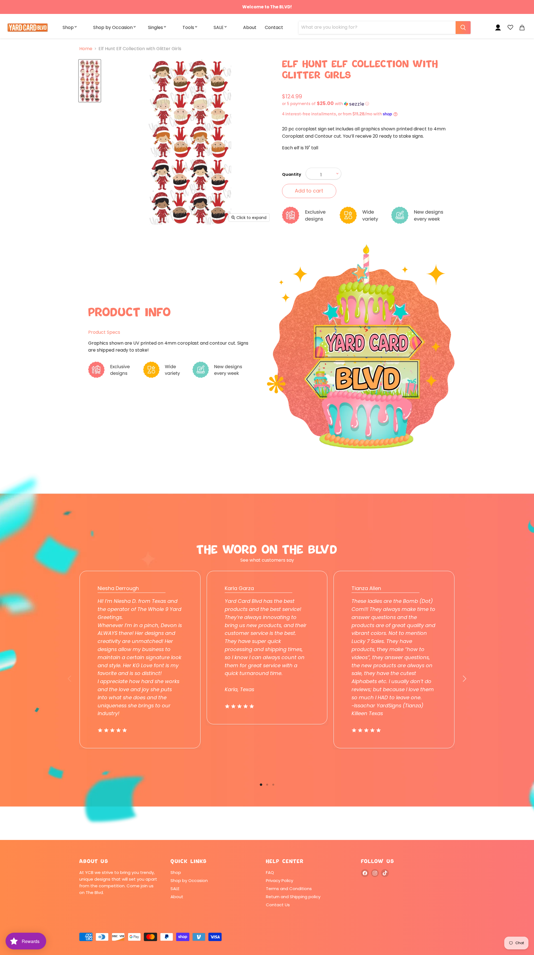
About (249, 27)
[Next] (464, 678)
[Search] (463, 27)
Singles (155, 27)
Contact (274, 27)
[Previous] (69, 678)
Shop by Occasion (113, 27)
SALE (219, 27)
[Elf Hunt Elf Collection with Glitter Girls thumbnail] (90, 81)
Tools (188, 27)
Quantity (291, 174)
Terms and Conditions (289, 888)
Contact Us (278, 905)
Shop (68, 27)
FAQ (270, 872)
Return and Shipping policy (293, 897)
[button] (368, 104)
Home (85, 48)
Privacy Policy (279, 880)
